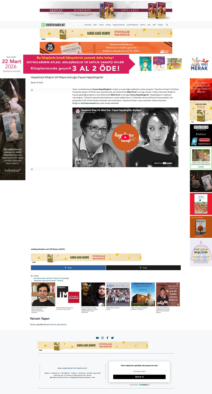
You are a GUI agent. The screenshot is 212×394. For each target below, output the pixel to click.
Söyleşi (108, 25)
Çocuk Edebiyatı (132, 25)
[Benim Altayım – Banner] (201, 237)
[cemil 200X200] (201, 168)
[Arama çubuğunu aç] (167, 25)
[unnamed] (201, 100)
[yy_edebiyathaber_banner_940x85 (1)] (106, 40)
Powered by (134, 385)
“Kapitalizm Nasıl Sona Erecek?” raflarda (48, 281)
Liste (148, 25)
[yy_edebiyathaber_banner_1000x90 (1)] (86, 263)
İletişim (160, 25)
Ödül (154, 25)
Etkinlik (142, 25)
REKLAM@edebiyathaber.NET (72, 368)
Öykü (95, 25)
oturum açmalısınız (58, 324)
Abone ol (139, 377)
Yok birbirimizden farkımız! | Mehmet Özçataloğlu (51, 278)
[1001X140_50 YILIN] (106, 19)
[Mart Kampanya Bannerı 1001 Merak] (106, 73)
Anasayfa (88, 25)
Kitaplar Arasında (119, 25)
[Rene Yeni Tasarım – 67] (201, 266)
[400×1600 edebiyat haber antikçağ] (12, 179)
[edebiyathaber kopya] (106, 53)
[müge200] (201, 146)
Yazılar (101, 25)
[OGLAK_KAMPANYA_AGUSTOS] (201, 214)
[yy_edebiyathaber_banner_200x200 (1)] (201, 123)
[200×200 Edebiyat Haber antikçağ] (201, 191)
